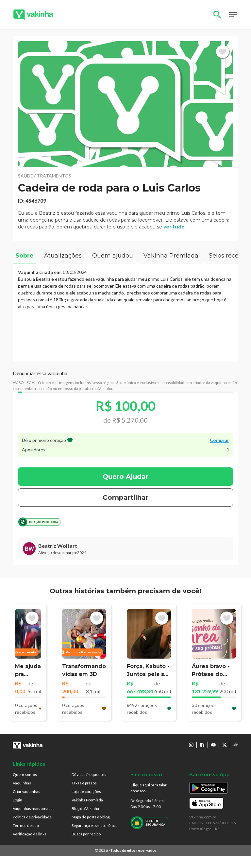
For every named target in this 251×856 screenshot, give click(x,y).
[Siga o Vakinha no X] (224, 744)
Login (17, 799)
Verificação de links (29, 833)
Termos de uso (26, 825)
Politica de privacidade (32, 816)
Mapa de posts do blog (90, 816)
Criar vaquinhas (26, 791)
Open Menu (233, 14)
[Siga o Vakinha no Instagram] (191, 744)
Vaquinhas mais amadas (34, 808)
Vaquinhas (22, 782)
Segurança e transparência (95, 825)
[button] (125, 104)
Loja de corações (86, 791)
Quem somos (25, 774)
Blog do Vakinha (85, 808)
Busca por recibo (86, 833)
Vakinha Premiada (87, 799)
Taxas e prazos (84, 782)
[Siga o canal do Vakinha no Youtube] (213, 744)
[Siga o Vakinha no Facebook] (202, 744)
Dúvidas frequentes (89, 774)
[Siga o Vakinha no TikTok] (235, 744)
